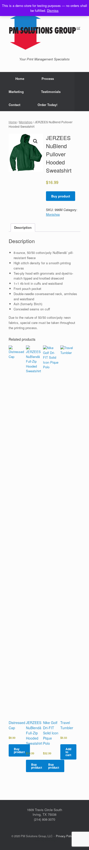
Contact (14, 104)
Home (19, 78)
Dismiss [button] (53, 10)
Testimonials (51, 91)
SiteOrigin (51, 840)
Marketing (16, 91)
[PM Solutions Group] (44, 30)
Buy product (60, 196)
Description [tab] (23, 227)
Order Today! (47, 104)
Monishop (25, 122)
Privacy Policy (65, 836)
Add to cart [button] (68, 752)
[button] (81, 91)
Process (48, 78)
